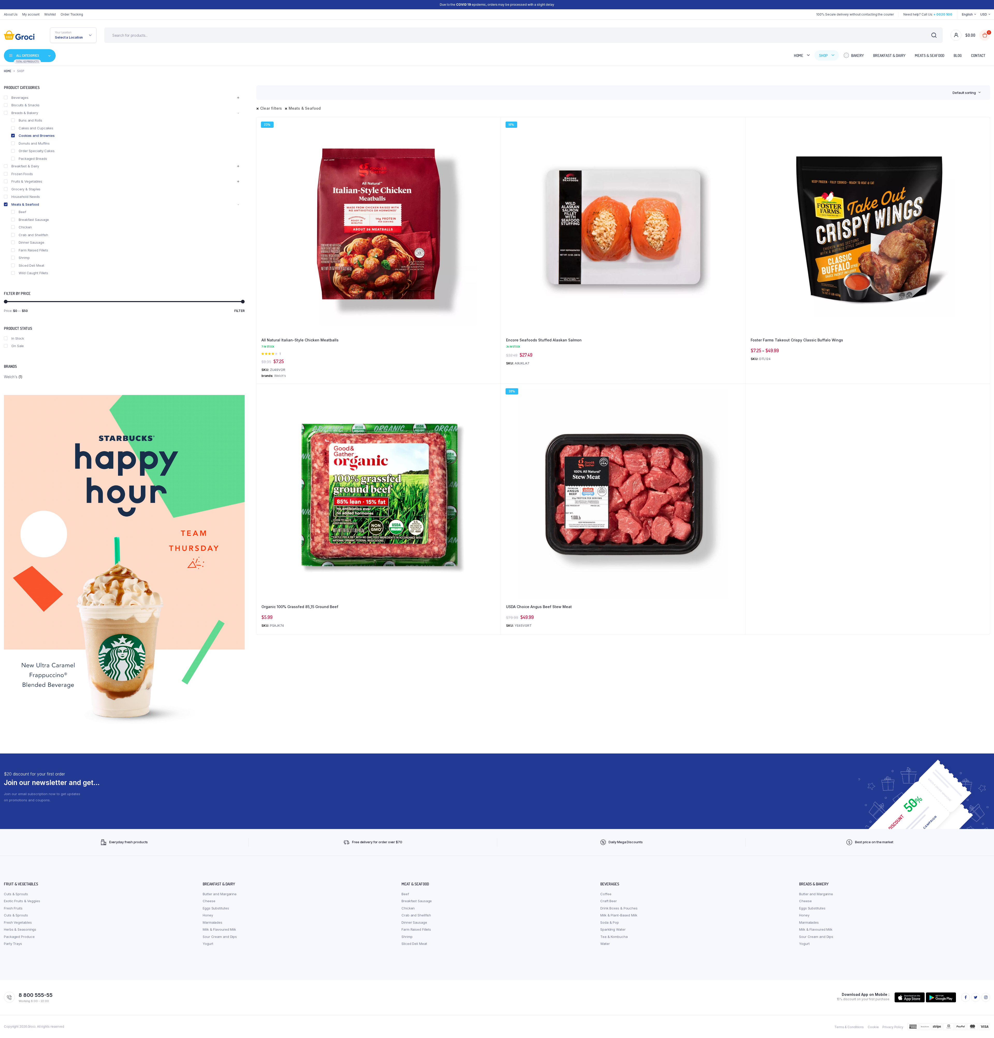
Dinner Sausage (31, 242)
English (967, 14)
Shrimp (24, 258)
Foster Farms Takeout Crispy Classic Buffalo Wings (797, 340)
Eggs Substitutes (216, 908)
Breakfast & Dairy (889, 55)
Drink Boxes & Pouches (619, 908)
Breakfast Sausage (34, 220)
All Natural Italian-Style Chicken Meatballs (300, 340)
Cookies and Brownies (37, 135)
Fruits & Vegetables (26, 181)
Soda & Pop (609, 922)
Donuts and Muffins (34, 143)
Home (798, 55)
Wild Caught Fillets (33, 273)
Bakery (857, 55)
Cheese (209, 901)
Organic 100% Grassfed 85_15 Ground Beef (299, 606)
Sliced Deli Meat (31, 265)
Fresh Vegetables (18, 922)
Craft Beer (608, 901)
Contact (978, 55)
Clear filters (271, 108)
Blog (958, 55)
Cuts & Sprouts (16, 894)
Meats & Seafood (929, 55)
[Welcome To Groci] (19, 35)
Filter (239, 311)
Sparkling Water (613, 929)
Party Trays (13, 944)
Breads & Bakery (24, 113)
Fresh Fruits (13, 908)
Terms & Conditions (849, 1027)
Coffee (605, 894)
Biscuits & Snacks (25, 105)
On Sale (17, 346)
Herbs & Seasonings (20, 929)
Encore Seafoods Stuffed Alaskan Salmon (544, 340)
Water (605, 944)
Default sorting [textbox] (964, 93)
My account (31, 14)
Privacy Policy (892, 1027)
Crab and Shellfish (33, 235)
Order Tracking (72, 14)
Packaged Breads (33, 158)
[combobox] (966, 93)
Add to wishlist (494, 137)
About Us (11, 14)
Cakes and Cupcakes (36, 128)
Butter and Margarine (220, 894)
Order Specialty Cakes (37, 151)
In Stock (17, 338)
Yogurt (208, 944)
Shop (823, 55)
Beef (22, 212)
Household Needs (25, 197)
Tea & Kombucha (614, 937)
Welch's (10, 377)
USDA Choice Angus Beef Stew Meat (539, 606)
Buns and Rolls (30, 120)
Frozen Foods (22, 174)
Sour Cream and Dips (220, 937)
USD (983, 14)
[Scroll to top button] (982, 1026)
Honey (208, 915)
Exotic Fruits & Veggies (22, 901)
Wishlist (50, 14)
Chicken (25, 227)
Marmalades (212, 922)
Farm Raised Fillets (33, 250)
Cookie (873, 1027)
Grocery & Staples (25, 189)
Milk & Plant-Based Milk (618, 915)
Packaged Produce (19, 937)
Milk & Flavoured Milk (219, 929)
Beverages (19, 97)
